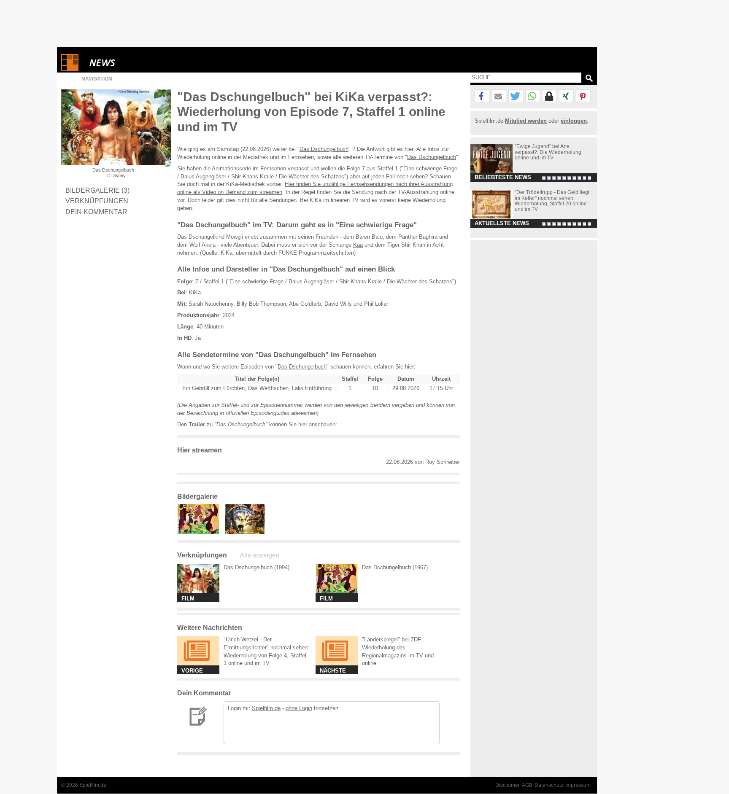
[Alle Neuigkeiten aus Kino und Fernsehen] (132, 62)
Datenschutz (549, 785)
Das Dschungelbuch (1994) (256, 567)
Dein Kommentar (96, 211)
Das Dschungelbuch (324, 149)
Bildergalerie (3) (97, 190)
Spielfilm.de (266, 708)
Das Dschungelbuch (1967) (395, 567)
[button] (482, 96)
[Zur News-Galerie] (200, 532)
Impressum (578, 785)
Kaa (358, 245)
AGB (527, 785)
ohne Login (299, 708)
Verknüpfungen (96, 201)
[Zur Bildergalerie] (168, 164)
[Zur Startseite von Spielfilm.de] (69, 69)
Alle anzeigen (259, 555)
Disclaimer (507, 785)
